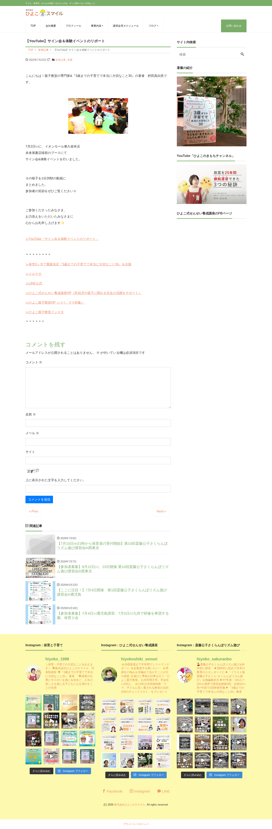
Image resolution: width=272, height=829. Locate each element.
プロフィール (73, 25)
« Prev (33, 511)
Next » (161, 511)
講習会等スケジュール (126, 25)
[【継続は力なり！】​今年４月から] (221, 760)
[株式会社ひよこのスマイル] (44, 12)
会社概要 (51, 25)
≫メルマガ (33, 274)
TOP (33, 25)
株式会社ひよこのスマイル (129, 804)
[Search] (242, 54)
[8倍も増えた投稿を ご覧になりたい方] (145, 707)
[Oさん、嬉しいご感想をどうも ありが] (51, 703)
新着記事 (60, 59)
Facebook (114, 791)
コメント (33, 362)
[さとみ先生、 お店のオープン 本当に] (163, 707)
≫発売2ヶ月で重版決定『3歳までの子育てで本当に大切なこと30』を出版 (78, 264)
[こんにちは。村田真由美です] (69, 756)
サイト (30, 452)
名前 (30, 414)
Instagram (141, 791)
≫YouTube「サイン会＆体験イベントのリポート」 (62, 238)
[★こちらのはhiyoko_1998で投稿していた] (109, 760)
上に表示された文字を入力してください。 (55, 480)
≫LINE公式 (33, 283)
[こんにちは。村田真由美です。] (51, 756)
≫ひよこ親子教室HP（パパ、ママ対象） (55, 302)
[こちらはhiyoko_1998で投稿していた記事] (163, 724)
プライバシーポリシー (136, 824)
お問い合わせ (234, 25)
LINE (165, 791)
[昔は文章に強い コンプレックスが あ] (109, 707)
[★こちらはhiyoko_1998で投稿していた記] (109, 742)
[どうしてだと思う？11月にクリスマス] (33, 738)
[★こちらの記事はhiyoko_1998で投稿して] (145, 760)
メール (32, 433)
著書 (69, 59)
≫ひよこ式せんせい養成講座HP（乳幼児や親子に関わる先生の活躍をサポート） (83, 293)
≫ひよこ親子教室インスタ (44, 312)
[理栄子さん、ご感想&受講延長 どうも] (109, 724)
